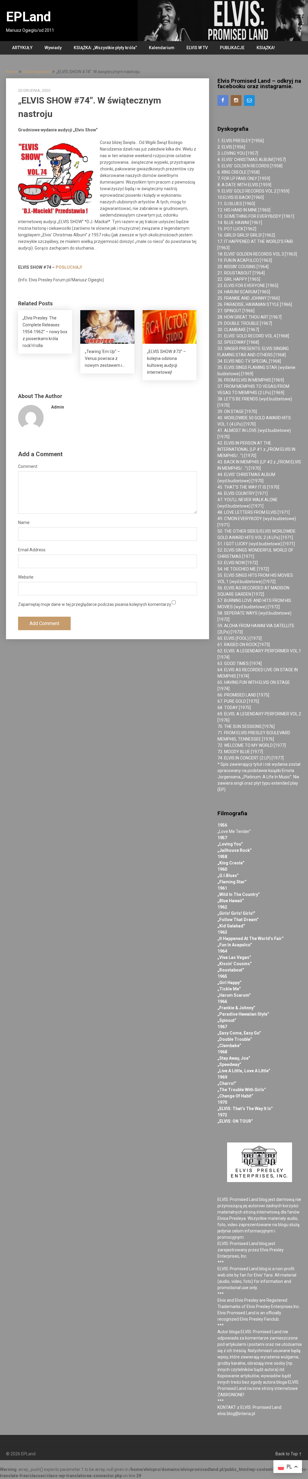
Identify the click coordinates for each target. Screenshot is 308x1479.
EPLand (28, 17)
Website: (26, 577)
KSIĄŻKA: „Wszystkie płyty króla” (105, 47)
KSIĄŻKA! (266, 47)
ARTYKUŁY (22, 47)
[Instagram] (236, 100)
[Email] (249, 100)
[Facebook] (222, 100)
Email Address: (32, 549)
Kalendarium (161, 47)
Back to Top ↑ (289, 1453)
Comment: (28, 466)
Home (11, 71)
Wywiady (53, 47)
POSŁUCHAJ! (69, 267)
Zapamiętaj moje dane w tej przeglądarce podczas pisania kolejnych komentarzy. (95, 604)
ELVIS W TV (197, 47)
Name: (24, 522)
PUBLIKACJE (232, 47)
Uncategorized (37, 71)
